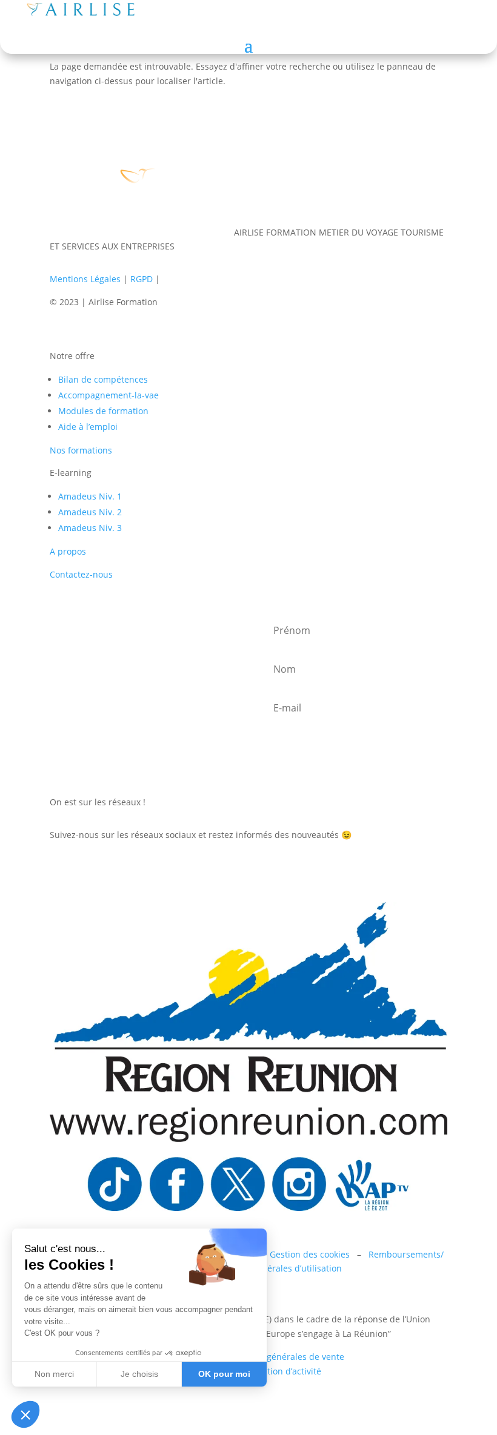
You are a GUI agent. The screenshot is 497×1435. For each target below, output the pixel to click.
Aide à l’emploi (88, 426)
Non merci (54, 1374)
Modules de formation (103, 411)
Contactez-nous (81, 574)
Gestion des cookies (310, 1254)
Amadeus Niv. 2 (90, 512)
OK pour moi (224, 1374)
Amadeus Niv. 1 (90, 496)
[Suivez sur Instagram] (108, 869)
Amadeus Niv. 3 (90, 527)
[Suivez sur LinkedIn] (59, 869)
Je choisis (139, 1374)
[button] (25, 1414)
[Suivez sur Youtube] (132, 869)
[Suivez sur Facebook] (83, 869)
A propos (68, 551)
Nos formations (81, 450)
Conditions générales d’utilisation (274, 1268)
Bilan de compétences (103, 379)
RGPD (141, 279)
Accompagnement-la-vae (108, 395)
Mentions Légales (85, 279)
